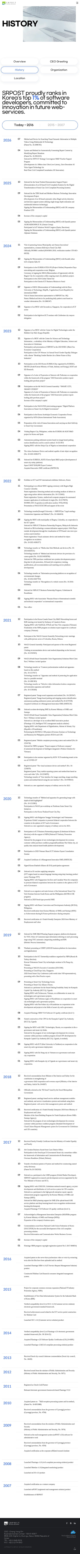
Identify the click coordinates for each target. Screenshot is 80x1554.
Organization (59, 70)
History (19, 70)
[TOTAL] (77, 3)
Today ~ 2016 (23, 125)
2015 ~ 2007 (56, 125)
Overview (20, 61)
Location (19, 78)
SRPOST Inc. (9, 3)
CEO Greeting (59, 61)
